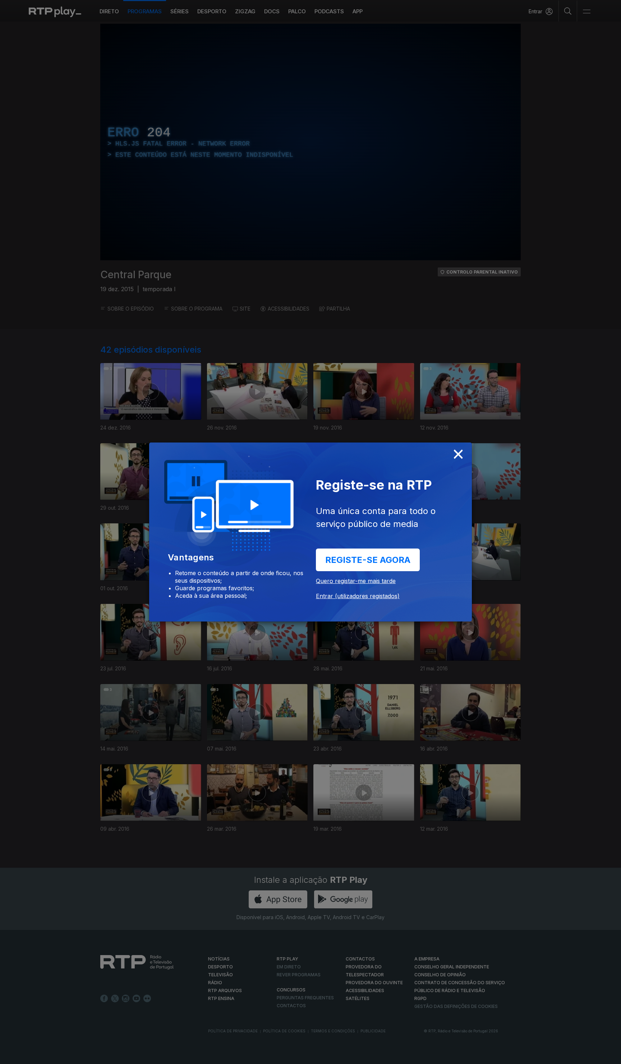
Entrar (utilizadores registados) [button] (358, 596)
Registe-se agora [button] (367, 560)
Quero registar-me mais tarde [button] (356, 580)
